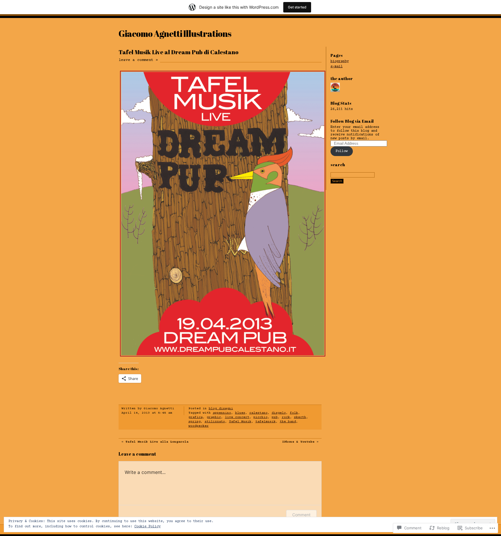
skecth (300, 417)
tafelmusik (265, 421)
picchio (260, 417)
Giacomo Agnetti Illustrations (175, 33)
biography (340, 61)
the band (288, 421)
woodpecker (198, 426)
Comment (301, 514)
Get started (297, 7)
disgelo (279, 413)
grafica (195, 417)
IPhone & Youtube (298, 442)
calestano (258, 413)
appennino (222, 413)
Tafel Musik (240, 421)
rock (286, 417)
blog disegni (221, 408)
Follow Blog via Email (352, 121)
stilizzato (215, 421)
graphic (214, 417)
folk (294, 413)
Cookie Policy (147, 526)
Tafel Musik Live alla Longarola (157, 442)
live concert (237, 417)
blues (240, 413)
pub (275, 417)
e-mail (337, 66)
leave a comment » (138, 60)
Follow (341, 151)
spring (194, 421)
